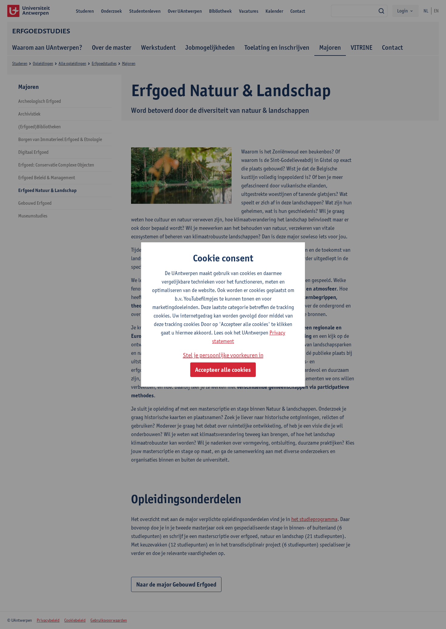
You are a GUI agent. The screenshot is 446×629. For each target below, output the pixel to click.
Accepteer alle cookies (223, 369)
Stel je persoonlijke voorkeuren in (223, 355)
